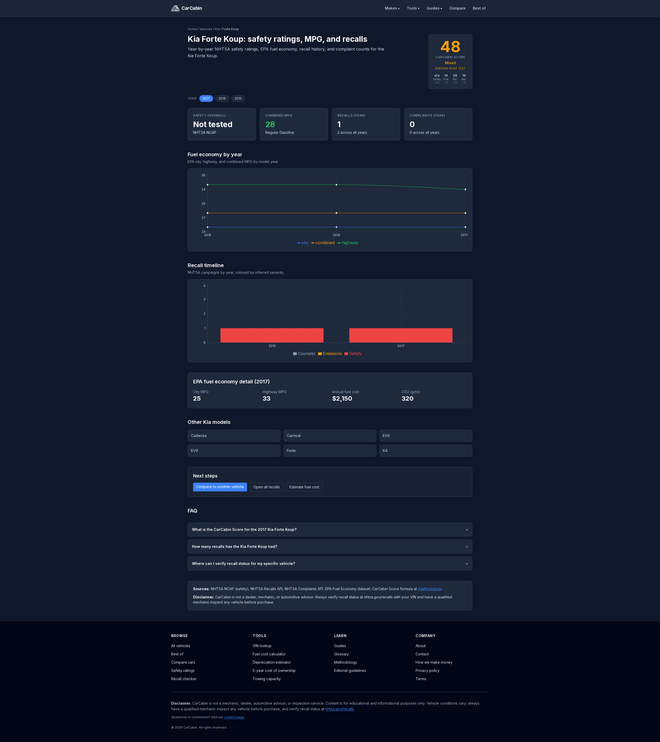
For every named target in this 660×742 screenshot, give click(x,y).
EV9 (194, 450)
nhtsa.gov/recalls (339, 709)
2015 (238, 98)
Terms (421, 679)
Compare (457, 8)
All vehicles (180, 646)
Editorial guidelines (350, 670)
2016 (222, 98)
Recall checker (184, 679)
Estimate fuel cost (304, 487)
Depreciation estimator (272, 662)
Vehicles (206, 29)
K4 (385, 450)
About (421, 646)
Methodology (345, 662)
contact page (234, 717)
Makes (392, 8)
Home (192, 29)
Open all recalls (266, 487)
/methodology (430, 589)
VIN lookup (262, 646)
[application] (330, 210)
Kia (217, 29)
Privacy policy (428, 670)
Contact (422, 654)
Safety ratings (183, 670)
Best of (479, 8)
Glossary (341, 654)
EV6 (386, 435)
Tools (413, 8)
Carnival (294, 435)
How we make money (434, 662)
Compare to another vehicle (220, 486)
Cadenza (199, 435)
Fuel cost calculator (269, 654)
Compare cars (183, 662)
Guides (434, 8)
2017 (206, 98)
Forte (291, 450)
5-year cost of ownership (274, 670)
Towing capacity (267, 679)
